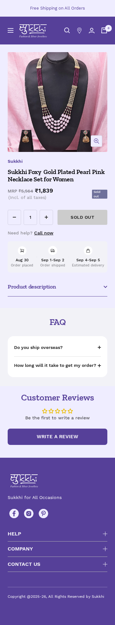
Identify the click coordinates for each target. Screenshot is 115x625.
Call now (43, 232)
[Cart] (104, 30)
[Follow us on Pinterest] (43, 513)
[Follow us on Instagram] (28, 513)
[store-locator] (79, 31)
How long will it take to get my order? (55, 365)
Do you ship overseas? (38, 347)
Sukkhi (15, 161)
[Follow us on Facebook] (14, 513)
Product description (32, 286)
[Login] (92, 30)
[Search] (67, 30)
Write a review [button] (57, 436)
